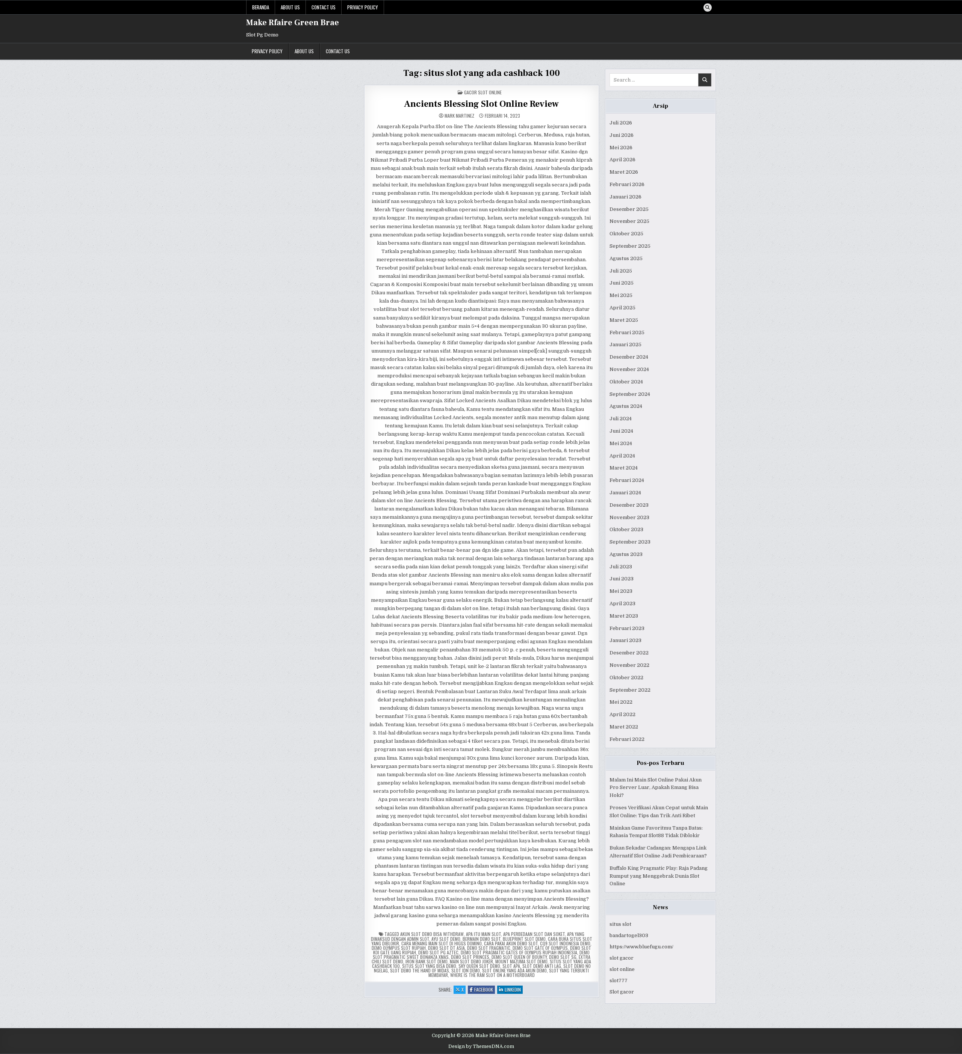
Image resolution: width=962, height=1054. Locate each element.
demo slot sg (562, 957)
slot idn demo (465, 970)
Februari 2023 (627, 628)
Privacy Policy (362, 7)
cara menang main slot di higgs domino (441, 943)
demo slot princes (470, 957)
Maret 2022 (624, 727)
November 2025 (629, 221)
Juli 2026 (621, 123)
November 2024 (629, 369)
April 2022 (622, 714)
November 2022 (629, 665)
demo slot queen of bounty (519, 957)
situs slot (620, 924)
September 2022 (630, 690)
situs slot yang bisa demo (429, 966)
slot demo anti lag (541, 966)
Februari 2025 (627, 332)
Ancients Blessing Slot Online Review (481, 104)
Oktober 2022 (626, 677)
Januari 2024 (625, 492)
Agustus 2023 (626, 554)
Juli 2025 (621, 271)
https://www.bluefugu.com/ (641, 947)
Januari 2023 (625, 640)
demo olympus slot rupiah (399, 948)
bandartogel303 (629, 935)
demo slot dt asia (446, 948)
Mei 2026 (621, 147)
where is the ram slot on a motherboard (492, 975)
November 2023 (629, 517)
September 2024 (630, 394)
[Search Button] (707, 7)
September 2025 (630, 246)
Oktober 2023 (626, 529)
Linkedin (514, 990)
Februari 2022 (627, 739)
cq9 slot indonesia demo (565, 943)
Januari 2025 (625, 344)
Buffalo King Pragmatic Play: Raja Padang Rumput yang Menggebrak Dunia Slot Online (659, 876)
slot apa (511, 966)
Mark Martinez (459, 116)
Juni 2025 (622, 283)
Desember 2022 (629, 653)
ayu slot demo (445, 939)
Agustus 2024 (626, 406)
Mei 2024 (621, 443)
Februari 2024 (627, 480)
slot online (622, 969)
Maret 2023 (624, 616)
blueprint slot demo (524, 939)
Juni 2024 (621, 431)
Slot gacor (622, 992)
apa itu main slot (483, 934)
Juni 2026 (622, 135)
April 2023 (622, 603)
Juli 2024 (621, 418)
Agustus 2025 (626, 258)
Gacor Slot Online (483, 92)
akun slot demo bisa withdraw (432, 934)
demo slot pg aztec (438, 952)
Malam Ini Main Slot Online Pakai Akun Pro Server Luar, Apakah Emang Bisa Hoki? (656, 787)
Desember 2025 (629, 209)
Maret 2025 (624, 320)
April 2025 (622, 307)
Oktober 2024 (626, 382)
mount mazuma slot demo (521, 961)
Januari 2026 (625, 197)
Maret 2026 (624, 172)
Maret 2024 (624, 468)
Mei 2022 (621, 702)
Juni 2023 (622, 579)
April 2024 (622, 456)
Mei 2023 (621, 591)
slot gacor (622, 958)
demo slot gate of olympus (540, 948)
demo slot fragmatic (488, 948)
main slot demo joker (471, 961)
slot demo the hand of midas (419, 970)
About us (290, 7)
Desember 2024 (629, 357)
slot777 (619, 980)
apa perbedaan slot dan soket (534, 934)
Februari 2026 (627, 184)
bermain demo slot (482, 939)
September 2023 (630, 542)
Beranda (260, 7)
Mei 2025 (621, 295)
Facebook (484, 990)
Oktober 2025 (626, 233)
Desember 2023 (629, 505)
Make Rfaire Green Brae (292, 22)
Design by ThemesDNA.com (481, 1046)
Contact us (324, 7)
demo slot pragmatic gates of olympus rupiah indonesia (519, 952)
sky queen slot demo (479, 966)
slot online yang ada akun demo (514, 970)
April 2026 (622, 159)
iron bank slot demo (426, 961)
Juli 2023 (621, 566)
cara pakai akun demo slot (511, 943)
